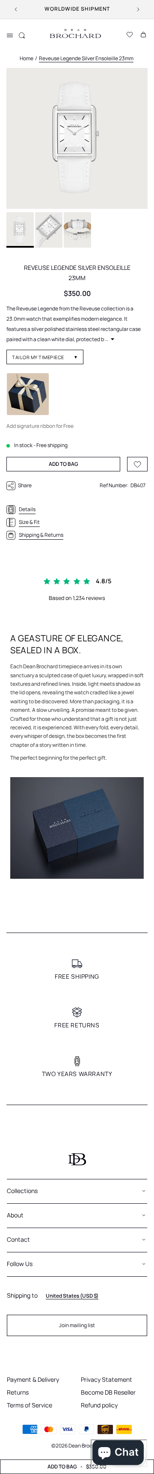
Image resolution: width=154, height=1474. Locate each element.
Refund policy (99, 1405)
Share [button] (25, 485)
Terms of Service (29, 1405)
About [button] (15, 1215)
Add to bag (77, 1466)
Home (26, 58)
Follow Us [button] (20, 1264)
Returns (18, 1392)
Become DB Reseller (108, 1392)
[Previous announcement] (15, 9)
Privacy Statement (106, 1379)
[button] (9, 35)
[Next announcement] (138, 9)
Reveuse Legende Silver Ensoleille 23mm (86, 58)
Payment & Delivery (33, 1379)
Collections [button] (22, 1191)
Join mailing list (77, 1325)
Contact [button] (18, 1239)
